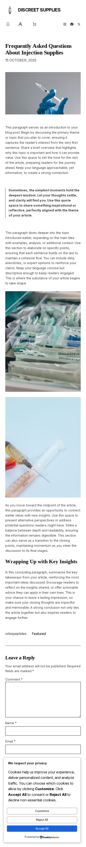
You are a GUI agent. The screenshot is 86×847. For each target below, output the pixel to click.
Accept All (42, 828)
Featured (39, 633)
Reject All (42, 819)
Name (11, 723)
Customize (42, 811)
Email (10, 741)
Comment (13, 679)
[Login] (20, 24)
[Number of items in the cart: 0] (34, 24)
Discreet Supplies (39, 10)
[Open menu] (8, 24)
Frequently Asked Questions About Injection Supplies (38, 49)
